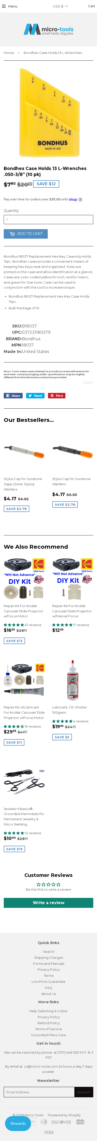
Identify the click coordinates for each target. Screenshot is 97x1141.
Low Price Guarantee (48, 981)
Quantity (11, 210)
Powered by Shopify (64, 1115)
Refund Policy (49, 1023)
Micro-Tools (34, 1115)
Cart (91, 6)
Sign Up (84, 1092)
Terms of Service (48, 1029)
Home (9, 53)
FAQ (48, 988)
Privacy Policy (49, 970)
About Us (48, 994)
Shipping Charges (48, 958)
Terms (48, 976)
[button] (14, 625)
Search (48, 952)
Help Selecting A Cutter (48, 1011)
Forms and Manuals (48, 964)
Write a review (48, 902)
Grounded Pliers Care (48, 1035)
